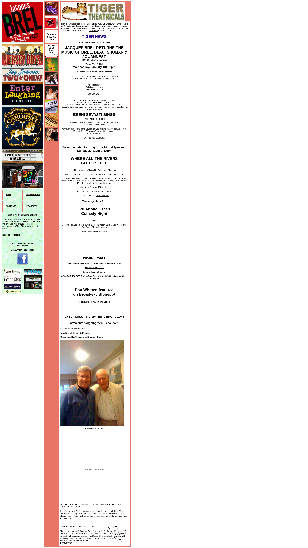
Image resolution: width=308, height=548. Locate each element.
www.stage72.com (90, 231)
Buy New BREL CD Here (51, 37)
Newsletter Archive (11, 235)
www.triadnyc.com (94, 89)
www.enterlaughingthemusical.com (94, 323)
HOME (8, 195)
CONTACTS (11, 206)
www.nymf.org (102, 195)
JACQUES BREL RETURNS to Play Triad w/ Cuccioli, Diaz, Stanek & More (93, 276)
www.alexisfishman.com (72, 107)
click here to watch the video (94, 301)
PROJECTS (31, 206)
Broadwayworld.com (94, 267)
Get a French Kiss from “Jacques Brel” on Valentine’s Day (94, 263)
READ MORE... (67, 518)
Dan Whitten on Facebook (22, 250)
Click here (93, 31)
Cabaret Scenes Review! (94, 272)
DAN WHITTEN (33, 195)
